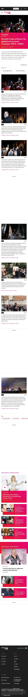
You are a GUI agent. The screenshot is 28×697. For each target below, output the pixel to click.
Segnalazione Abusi (6, 695)
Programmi (16, 669)
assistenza (18, 690)
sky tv (15, 656)
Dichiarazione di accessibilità (17, 680)
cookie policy (17, 677)
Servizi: (15, 653)
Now (15, 661)
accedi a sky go (21, 648)
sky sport (3, 656)
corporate (16, 683)
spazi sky (16, 666)
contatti (22, 690)
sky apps (16, 658)
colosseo (16, 418)
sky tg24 (3, 658)
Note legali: (3, 674)
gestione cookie (5, 677)
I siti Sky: (3, 653)
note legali (4, 680)
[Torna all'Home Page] (7, 12)
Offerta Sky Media (5, 683)
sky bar (16, 664)
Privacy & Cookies (9, 689)
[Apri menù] (1, 12)
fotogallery (6, 418)
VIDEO (19, 59)
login (25, 8)
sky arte (3, 664)
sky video (3, 661)
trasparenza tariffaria (12, 690)
